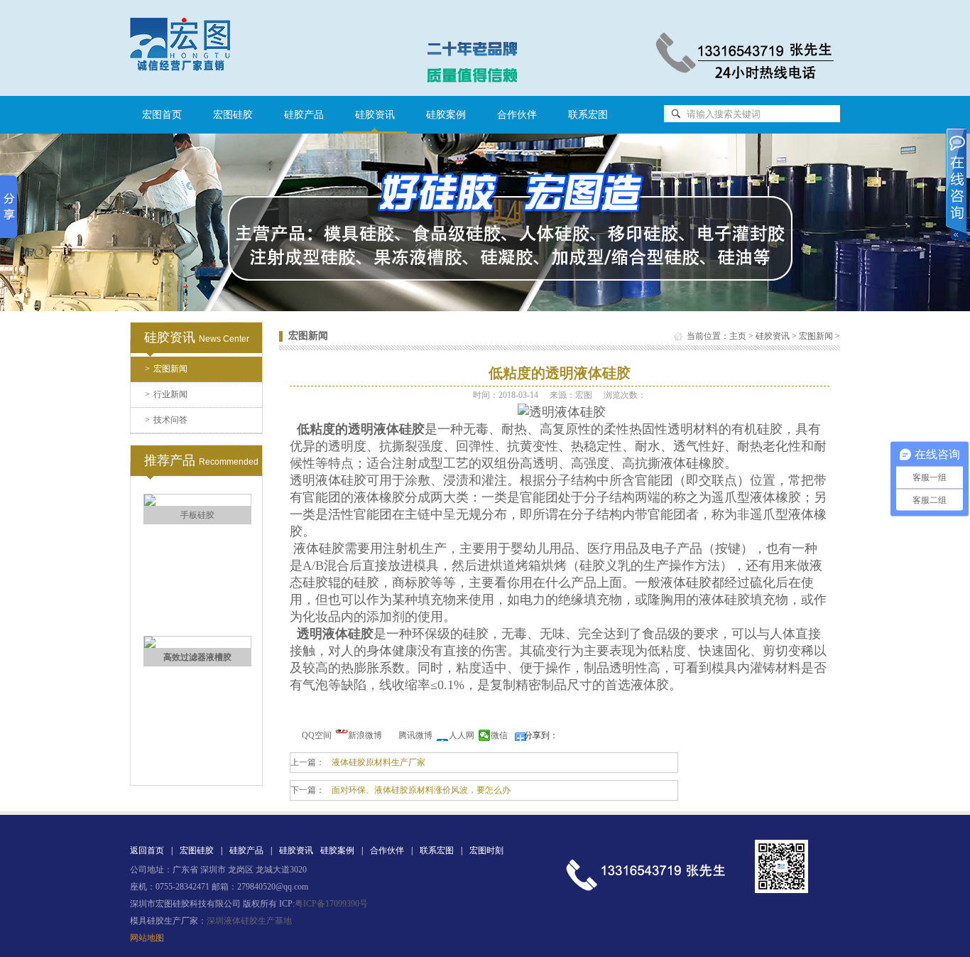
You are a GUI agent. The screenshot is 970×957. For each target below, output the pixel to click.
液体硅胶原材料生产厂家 (378, 762)
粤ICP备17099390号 (331, 904)
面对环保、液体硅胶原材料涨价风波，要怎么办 (421, 790)
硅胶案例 (446, 114)
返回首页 (147, 850)
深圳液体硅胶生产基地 (249, 921)
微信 (499, 735)
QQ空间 (317, 735)
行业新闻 (166, 394)
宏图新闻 (166, 369)
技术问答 (166, 420)
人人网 (461, 735)
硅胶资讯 (773, 336)
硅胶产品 (304, 114)
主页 (737, 336)
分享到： (541, 735)
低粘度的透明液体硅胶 (361, 429)
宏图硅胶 (233, 114)
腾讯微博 (415, 735)
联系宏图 (588, 114)
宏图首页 (162, 114)
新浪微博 (365, 735)
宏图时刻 (486, 850)
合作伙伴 (517, 114)
